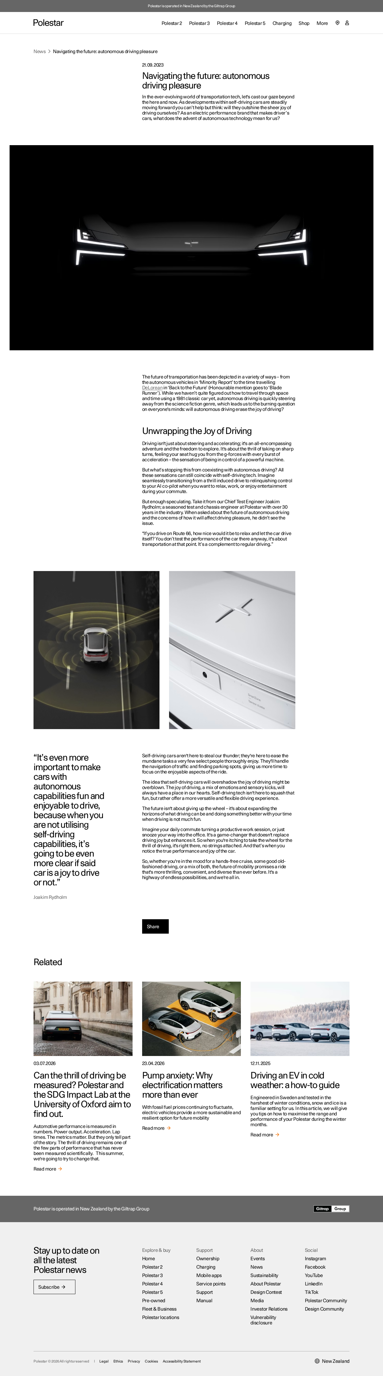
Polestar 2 (152, 1267)
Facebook (315, 1267)
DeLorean (152, 387)
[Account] (347, 23)
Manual (204, 1300)
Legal (104, 1361)
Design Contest (266, 1292)
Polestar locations (160, 1317)
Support (204, 1292)
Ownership (207, 1258)
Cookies (151, 1361)
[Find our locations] (337, 23)
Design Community (324, 1309)
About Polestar (265, 1284)
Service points (211, 1284)
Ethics (118, 1361)
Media (257, 1300)
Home (148, 1258)
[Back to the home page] (49, 22)
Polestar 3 (152, 1275)
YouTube (314, 1275)
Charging (205, 1267)
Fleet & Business (159, 1309)
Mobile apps (209, 1275)
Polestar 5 (152, 1292)
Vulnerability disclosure (263, 1320)
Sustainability (264, 1275)
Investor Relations (269, 1309)
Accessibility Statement (182, 1361)
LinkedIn (314, 1284)
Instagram (315, 1258)
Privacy (134, 1361)
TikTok (311, 1292)
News (40, 51)
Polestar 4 (152, 1284)
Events (257, 1258)
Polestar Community (326, 1300)
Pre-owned (153, 1300)
